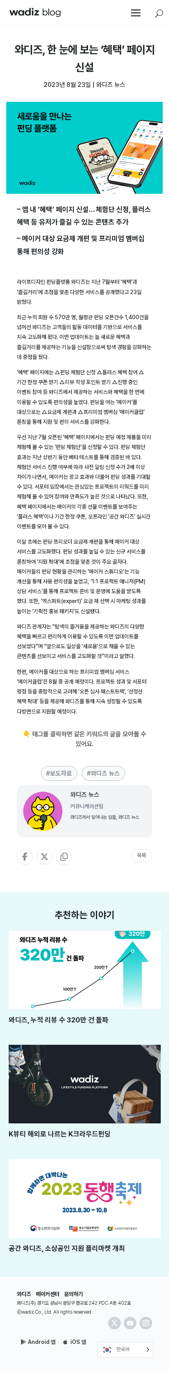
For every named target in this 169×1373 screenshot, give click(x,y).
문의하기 (73, 1294)
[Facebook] (25, 857)
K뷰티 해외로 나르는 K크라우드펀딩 (60, 1134)
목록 (141, 855)
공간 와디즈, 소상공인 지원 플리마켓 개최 (67, 1248)
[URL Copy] (64, 857)
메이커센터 (47, 1294)
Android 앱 (41, 1342)
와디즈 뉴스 (110, 84)
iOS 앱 (78, 1342)
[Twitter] (44, 857)
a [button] (136, 14)
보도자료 (61, 773)
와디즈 (24, 1294)
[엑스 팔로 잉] (114, 1323)
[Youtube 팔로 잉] (130, 1323)
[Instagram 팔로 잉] (146, 1323)
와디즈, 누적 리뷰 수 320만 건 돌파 (58, 1020)
